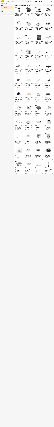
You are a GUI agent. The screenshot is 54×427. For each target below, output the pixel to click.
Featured (51, 5)
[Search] (30, 1)
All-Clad (22, 13)
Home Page (2, 3)
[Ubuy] (2, 1)
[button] (37, 1)
